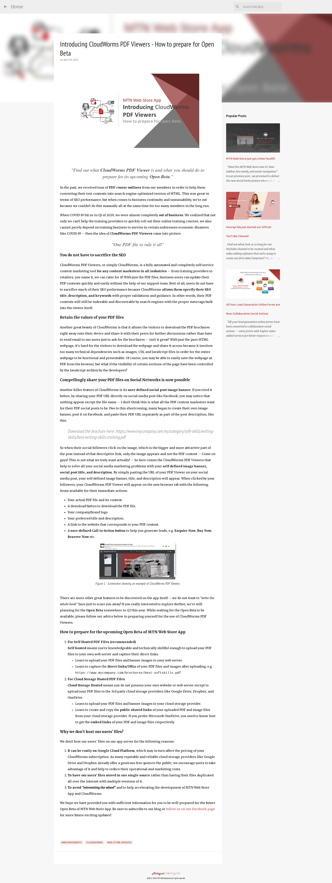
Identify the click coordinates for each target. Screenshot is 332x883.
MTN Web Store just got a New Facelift (250, 158)
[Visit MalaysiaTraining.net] (166, 874)
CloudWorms (94, 842)
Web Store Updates (119, 842)
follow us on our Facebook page (190, 809)
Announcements (71, 842)
